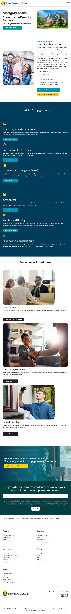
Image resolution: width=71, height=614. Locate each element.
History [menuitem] (39, 555)
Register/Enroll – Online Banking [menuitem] (12, 583)
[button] (68, 3)
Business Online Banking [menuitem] (43, 543)
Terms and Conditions (51, 503)
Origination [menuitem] (6, 561)
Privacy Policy (20, 503)
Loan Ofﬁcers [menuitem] (6, 563)
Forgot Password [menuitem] (7, 579)
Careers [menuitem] (39, 559)
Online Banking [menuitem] (7, 541)
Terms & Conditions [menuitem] (31, 610)
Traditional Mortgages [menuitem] (9, 554)
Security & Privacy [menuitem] (30, 608)
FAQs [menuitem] (4, 575)
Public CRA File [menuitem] (42, 610)
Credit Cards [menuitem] (6, 537)
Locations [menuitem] (5, 577)
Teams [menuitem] (39, 557)
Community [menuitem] (40, 561)
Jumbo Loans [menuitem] (6, 557)
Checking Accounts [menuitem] (8, 535)
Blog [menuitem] (38, 563)
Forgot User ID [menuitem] (7, 581)
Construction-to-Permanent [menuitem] (11, 555)
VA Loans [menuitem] (5, 559)
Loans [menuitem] (4, 539)
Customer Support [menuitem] (8, 573)
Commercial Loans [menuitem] (42, 539)
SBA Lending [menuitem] (40, 541)
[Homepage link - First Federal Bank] (16, 595)
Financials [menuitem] (39, 554)
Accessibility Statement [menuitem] (43, 608)
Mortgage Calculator (45, 94)
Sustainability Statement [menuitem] (58, 608)
